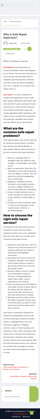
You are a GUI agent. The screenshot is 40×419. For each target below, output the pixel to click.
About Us (26, 416)
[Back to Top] (31, 413)
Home (5, 21)
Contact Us (16, 416)
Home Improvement (15, 21)
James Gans (12, 43)
